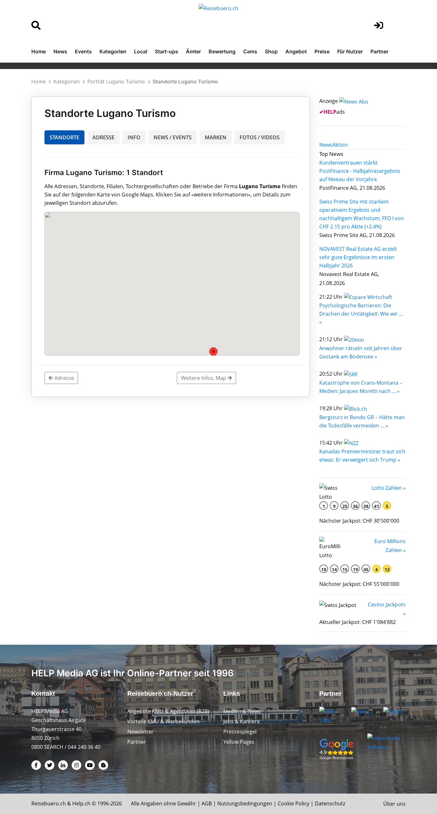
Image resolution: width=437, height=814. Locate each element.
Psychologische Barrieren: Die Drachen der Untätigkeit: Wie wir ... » (361, 314)
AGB (207, 803)
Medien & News (242, 711)
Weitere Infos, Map (204, 377)
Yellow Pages (238, 741)
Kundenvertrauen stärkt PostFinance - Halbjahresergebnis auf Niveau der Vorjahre (359, 171)
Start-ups (166, 51)
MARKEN (215, 137)
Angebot (296, 51)
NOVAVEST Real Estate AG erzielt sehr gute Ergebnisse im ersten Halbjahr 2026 (358, 257)
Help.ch (81, 803)
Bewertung (222, 51)
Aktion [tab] (340, 144)
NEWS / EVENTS (173, 137)
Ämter (193, 51)
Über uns (394, 803)
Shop (271, 51)
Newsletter (140, 731)
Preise (322, 51)
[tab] (325, 144)
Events (83, 51)
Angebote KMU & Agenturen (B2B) (168, 711)
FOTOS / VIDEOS (260, 137)
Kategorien (112, 51)
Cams (250, 51)
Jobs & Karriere (241, 721)
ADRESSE (103, 137)
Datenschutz (330, 803)
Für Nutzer (350, 51)
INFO (134, 137)
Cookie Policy (293, 803)
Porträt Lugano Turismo (116, 81)
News (60, 51)
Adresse (63, 377)
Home (38, 51)
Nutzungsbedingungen (244, 803)
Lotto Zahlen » (388, 487)
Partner (379, 51)
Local (140, 51)
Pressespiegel (240, 731)
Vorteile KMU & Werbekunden (163, 721)
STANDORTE (64, 137)
